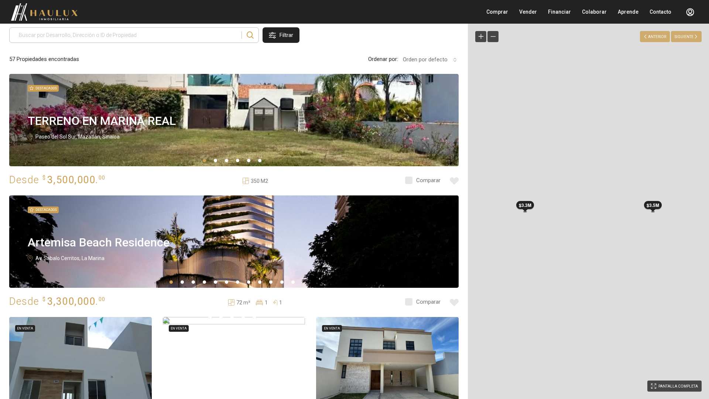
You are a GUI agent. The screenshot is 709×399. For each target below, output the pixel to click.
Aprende (628, 12)
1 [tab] (204, 160)
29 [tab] (254, 317)
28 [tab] (243, 317)
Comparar (428, 180)
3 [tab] (226, 160)
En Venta (25, 328)
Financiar (559, 12)
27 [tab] (232, 317)
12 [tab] (293, 282)
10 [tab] (271, 282)
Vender (528, 12)
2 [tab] (215, 160)
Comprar (497, 12)
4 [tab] (237, 160)
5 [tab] (248, 160)
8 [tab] (248, 282)
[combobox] (428, 59)
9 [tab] (259, 282)
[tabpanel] (234, 120)
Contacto (660, 12)
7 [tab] (237, 282)
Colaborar (594, 12)
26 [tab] (221, 317)
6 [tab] (259, 160)
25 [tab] (210, 317)
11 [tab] (282, 282)
